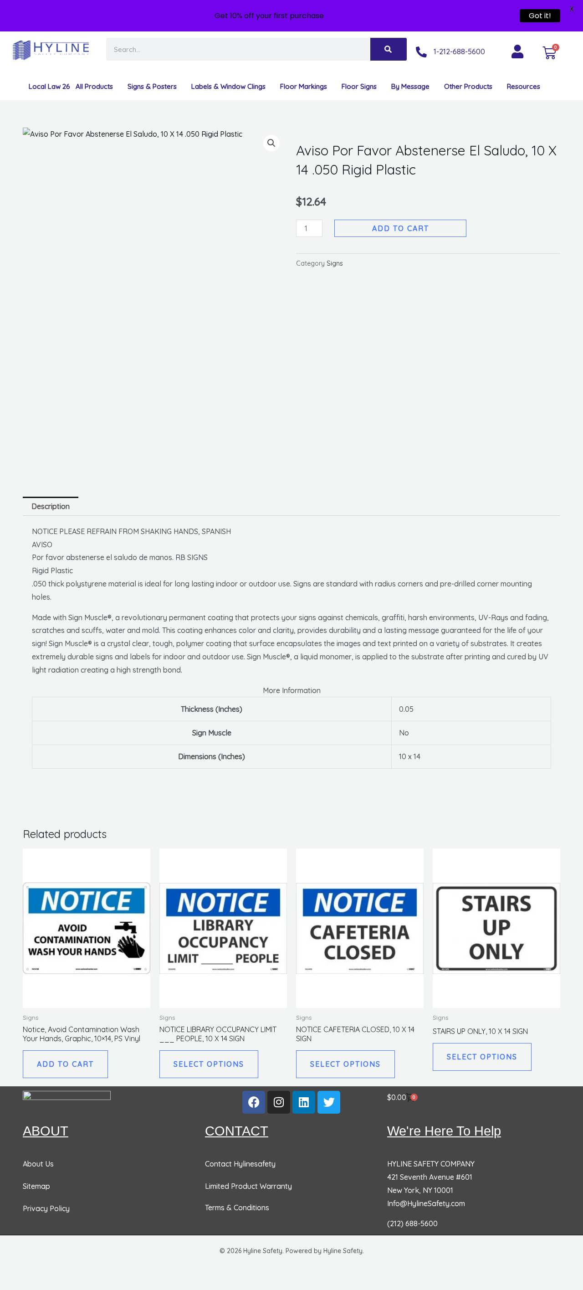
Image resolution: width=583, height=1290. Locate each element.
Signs (335, 263)
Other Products (468, 86)
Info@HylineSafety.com (426, 1203)
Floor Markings (303, 86)
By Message (410, 86)
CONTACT (236, 1131)
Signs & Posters (152, 86)
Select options (209, 1064)
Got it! (540, 15)
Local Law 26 (49, 86)
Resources (523, 86)
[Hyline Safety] (67, 1101)
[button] (271, 143)
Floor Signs (359, 86)
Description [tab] (50, 506)
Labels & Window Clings (228, 86)
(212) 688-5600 (412, 1223)
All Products (94, 86)
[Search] (388, 49)
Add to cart (400, 228)
